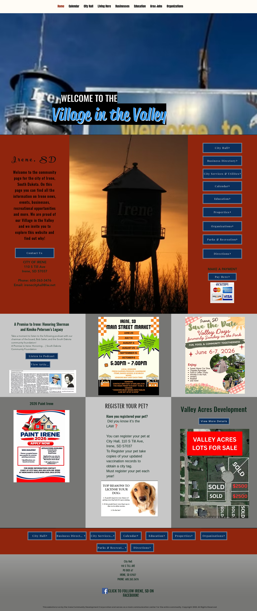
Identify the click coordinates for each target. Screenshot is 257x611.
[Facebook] (105, 591)
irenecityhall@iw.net (39, 285)
